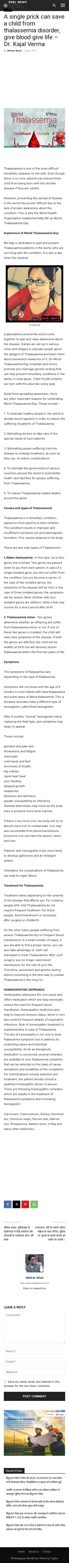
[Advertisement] (34, 79)
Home (21, 1551)
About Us (34, 1551)
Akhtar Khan (14, 50)
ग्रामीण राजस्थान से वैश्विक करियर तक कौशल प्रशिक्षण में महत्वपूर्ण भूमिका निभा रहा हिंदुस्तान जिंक (33, 1491)
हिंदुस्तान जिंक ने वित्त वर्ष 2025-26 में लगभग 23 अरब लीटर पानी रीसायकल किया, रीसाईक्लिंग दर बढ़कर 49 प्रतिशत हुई (34, 1480)
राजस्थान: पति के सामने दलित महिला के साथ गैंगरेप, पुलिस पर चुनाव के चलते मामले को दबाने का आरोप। (50, 1233)
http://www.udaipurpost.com (34, 1283)
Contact (46, 1551)
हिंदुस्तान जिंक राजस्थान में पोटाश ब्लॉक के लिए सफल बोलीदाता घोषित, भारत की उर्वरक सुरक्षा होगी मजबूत (35, 1503)
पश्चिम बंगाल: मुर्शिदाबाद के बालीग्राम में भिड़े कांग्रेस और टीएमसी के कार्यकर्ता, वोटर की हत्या (18, 1233)
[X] (16, 1204)
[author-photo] (34, 1272)
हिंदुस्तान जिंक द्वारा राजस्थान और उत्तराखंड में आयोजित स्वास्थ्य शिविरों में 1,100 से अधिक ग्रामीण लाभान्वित (35, 1515)
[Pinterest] (25, 1204)
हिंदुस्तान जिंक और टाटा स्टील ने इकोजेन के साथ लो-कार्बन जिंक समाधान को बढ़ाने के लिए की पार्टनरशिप (35, 1527)
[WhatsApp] (34, 1204)
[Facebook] (8, 1204)
